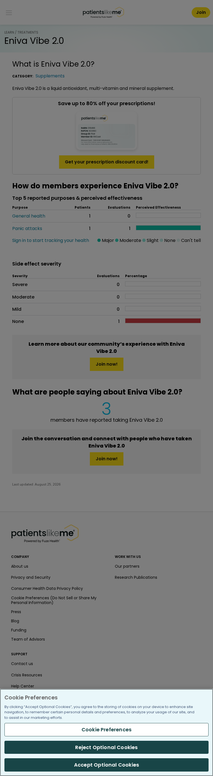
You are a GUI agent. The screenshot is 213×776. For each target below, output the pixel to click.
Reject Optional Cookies (106, 747)
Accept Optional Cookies (106, 764)
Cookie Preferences (106, 729)
